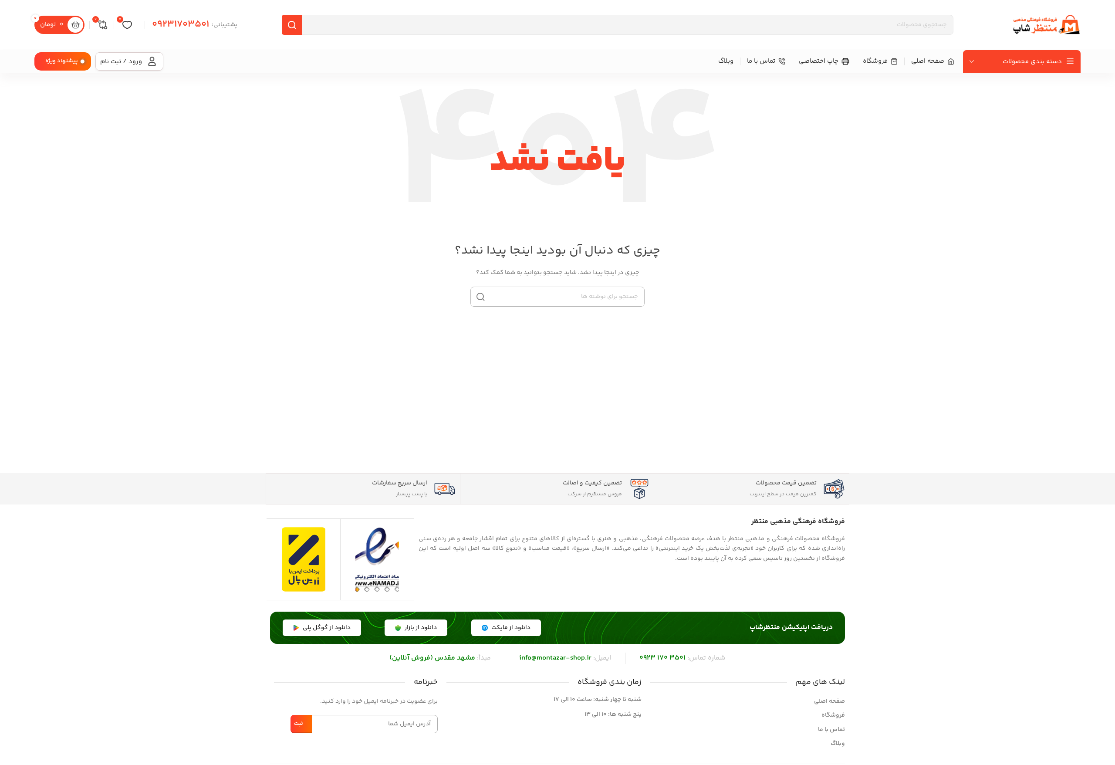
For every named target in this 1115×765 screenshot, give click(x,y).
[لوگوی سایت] (1046, 24)
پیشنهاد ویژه (61, 61)
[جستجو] (292, 25)
